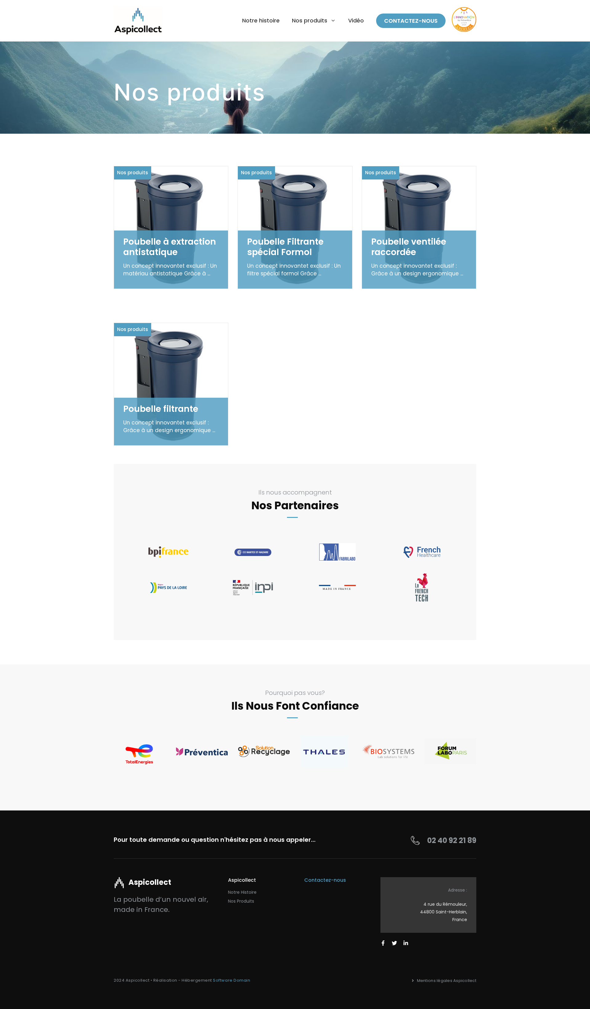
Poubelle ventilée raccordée (408, 247)
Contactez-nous (325, 880)
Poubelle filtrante (160, 409)
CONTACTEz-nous (411, 21)
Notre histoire (261, 20)
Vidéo (356, 20)
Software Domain (231, 980)
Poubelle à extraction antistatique (169, 247)
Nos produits (132, 172)
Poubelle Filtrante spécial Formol (285, 247)
